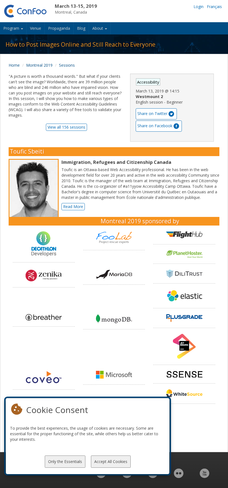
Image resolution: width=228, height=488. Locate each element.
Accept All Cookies (110, 461)
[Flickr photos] (178, 476)
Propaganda (59, 28)
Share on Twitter (152, 113)
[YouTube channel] (204, 476)
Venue (35, 28)
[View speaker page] (35, 190)
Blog (81, 28)
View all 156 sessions (66, 127)
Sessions (67, 65)
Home (14, 65)
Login (199, 6)
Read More (73, 206)
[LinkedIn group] (101, 476)
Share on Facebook (154, 125)
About (98, 28)
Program (11, 28)
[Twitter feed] (152, 476)
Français (214, 6)
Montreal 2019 (39, 65)
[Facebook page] (127, 476)
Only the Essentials (65, 461)
